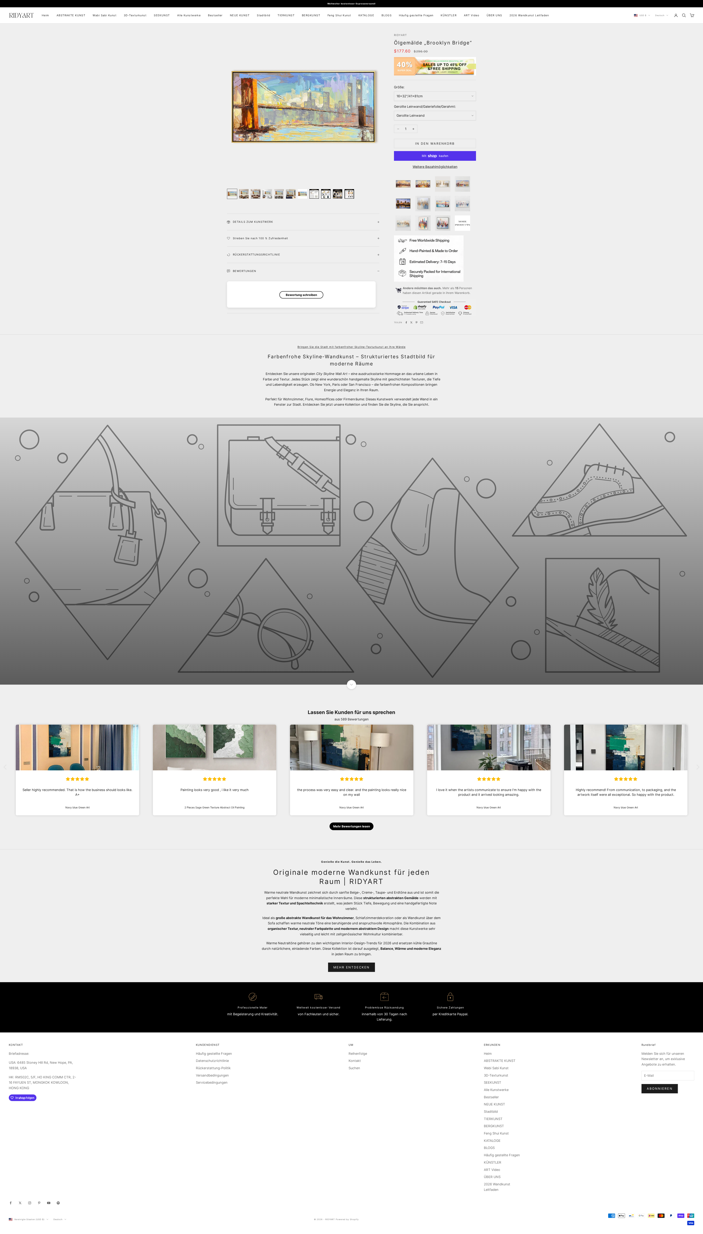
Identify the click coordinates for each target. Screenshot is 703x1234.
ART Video (471, 15)
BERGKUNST (311, 15)
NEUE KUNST (240, 15)
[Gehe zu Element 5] (279, 194)
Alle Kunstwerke (189, 15)
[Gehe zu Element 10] (337, 194)
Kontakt (355, 1061)
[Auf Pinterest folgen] (39, 1203)
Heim (45, 15)
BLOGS (387, 15)
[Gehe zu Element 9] (326, 194)
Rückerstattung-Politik (213, 1068)
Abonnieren (660, 1088)
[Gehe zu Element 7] (302, 194)
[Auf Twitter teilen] (411, 322)
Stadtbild (263, 15)
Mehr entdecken (351, 967)
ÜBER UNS (494, 15)
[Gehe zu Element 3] (255, 194)
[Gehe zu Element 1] (232, 194)
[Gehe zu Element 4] (267, 194)
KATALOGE (366, 15)
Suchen (354, 1068)
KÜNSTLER (449, 15)
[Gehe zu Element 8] (314, 194)
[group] (351, 551)
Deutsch (660, 15)
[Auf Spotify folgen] (58, 1203)
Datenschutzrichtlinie (212, 1061)
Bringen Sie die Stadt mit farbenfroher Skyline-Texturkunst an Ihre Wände (351, 346)
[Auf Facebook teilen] (406, 322)
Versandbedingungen (212, 1075)
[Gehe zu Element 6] (291, 194)
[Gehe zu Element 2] (244, 194)
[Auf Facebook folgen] (10, 1203)
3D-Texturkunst (135, 15)
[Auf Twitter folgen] (20, 1203)
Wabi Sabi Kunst (104, 15)
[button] (6, 767)
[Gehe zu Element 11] (349, 194)
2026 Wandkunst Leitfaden (529, 15)
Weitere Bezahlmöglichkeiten (435, 167)
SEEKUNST (162, 15)
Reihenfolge (358, 1053)
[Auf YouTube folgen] (49, 1203)
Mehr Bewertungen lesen (351, 826)
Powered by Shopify (347, 1219)
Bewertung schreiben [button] (301, 295)
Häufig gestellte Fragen (416, 15)
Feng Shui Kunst (339, 15)
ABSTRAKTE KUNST (71, 15)
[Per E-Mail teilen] (421, 322)
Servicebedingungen (212, 1082)
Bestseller (215, 15)
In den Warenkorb (435, 143)
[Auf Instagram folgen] (29, 1203)
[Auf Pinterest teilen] (416, 322)
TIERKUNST (286, 15)
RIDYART (400, 35)
